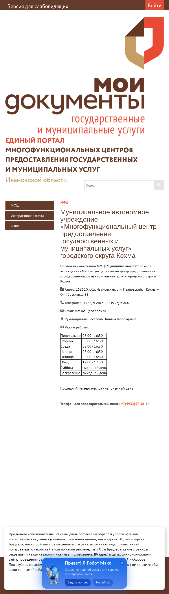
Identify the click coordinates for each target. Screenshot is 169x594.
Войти (155, 5)
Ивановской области (36, 180)
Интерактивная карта (27, 215)
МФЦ (15, 205)
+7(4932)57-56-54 (135, 403)
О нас (15, 226)
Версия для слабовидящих (37, 6)
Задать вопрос (78, 582)
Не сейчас (103, 582)
